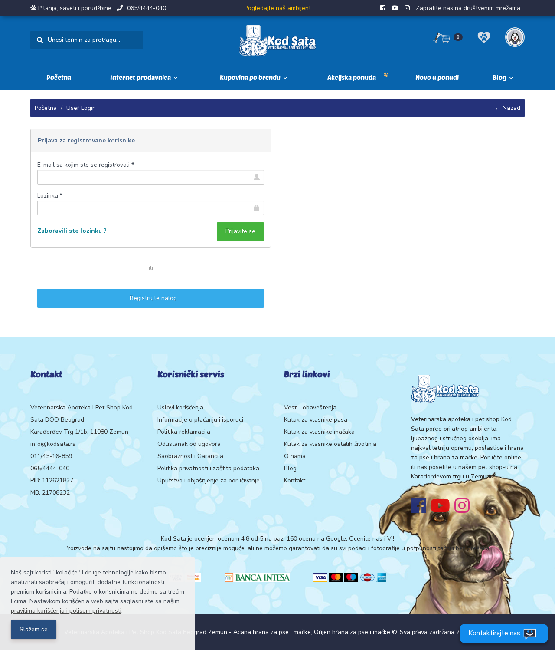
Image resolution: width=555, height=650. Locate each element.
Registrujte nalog (150, 298)
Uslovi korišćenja (180, 407)
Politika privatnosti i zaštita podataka (208, 468)
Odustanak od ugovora (189, 444)
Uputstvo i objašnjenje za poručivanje (208, 480)
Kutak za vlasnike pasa (315, 420)
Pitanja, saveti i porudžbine (74, 8)
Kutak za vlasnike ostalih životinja (330, 444)
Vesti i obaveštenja (310, 407)
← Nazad (507, 108)
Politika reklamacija (183, 432)
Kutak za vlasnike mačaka (319, 432)
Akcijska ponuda (351, 77)
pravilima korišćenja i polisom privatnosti (66, 611)
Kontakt (294, 480)
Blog (290, 468)
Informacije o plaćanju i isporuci (200, 420)
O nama (295, 456)
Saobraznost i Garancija (190, 456)
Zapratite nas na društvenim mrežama (468, 8)
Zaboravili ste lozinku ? (72, 231)
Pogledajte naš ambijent (278, 8)
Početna (58, 77)
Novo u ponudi (437, 77)
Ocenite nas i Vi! (371, 539)
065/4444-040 (146, 8)
